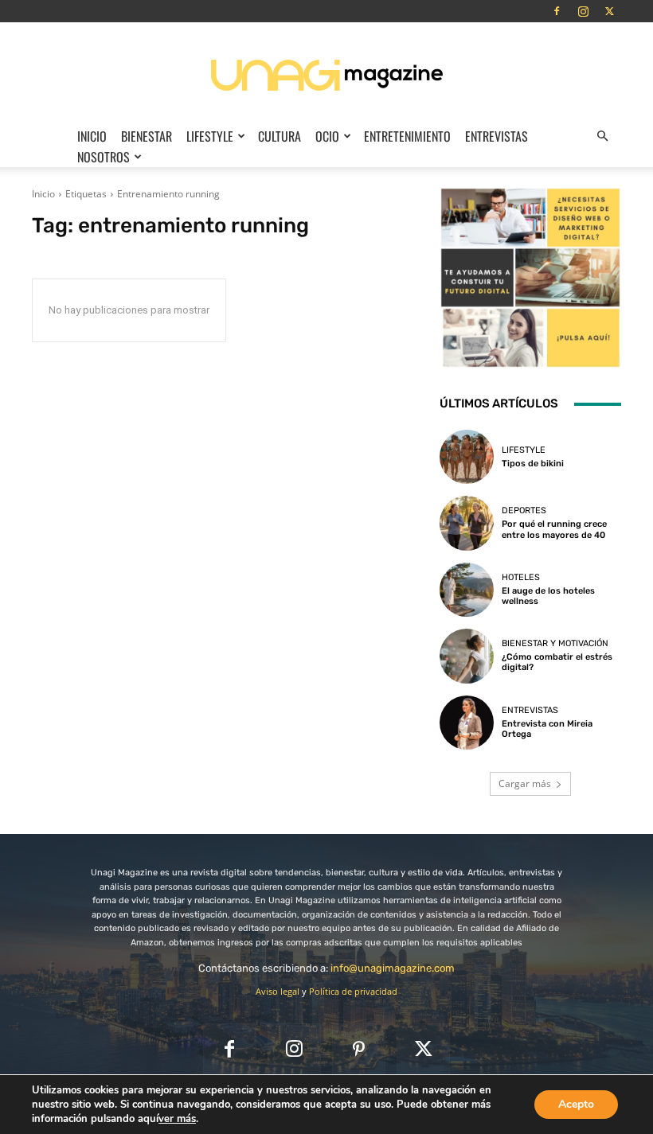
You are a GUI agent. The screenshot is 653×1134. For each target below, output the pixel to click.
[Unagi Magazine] (326, 74)
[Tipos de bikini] (467, 457)
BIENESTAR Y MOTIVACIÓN (555, 643)
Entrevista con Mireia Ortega (547, 729)
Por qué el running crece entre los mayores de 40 (554, 529)
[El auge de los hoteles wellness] (467, 590)
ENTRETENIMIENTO (407, 136)
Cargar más (525, 783)
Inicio (92, 136)
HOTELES (521, 577)
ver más (177, 1119)
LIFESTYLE (209, 136)
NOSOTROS (103, 156)
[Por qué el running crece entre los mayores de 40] (467, 523)
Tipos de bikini (533, 463)
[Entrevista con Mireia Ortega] (467, 723)
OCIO (327, 136)
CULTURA (279, 136)
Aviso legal (277, 991)
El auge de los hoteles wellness (548, 596)
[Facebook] (557, 11)
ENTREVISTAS (496, 136)
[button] (602, 136)
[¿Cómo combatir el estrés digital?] (467, 656)
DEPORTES (524, 510)
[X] (609, 11)
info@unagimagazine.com (392, 968)
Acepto (576, 1104)
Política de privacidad (353, 991)
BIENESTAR (146, 136)
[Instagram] (583, 11)
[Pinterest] (358, 1050)
